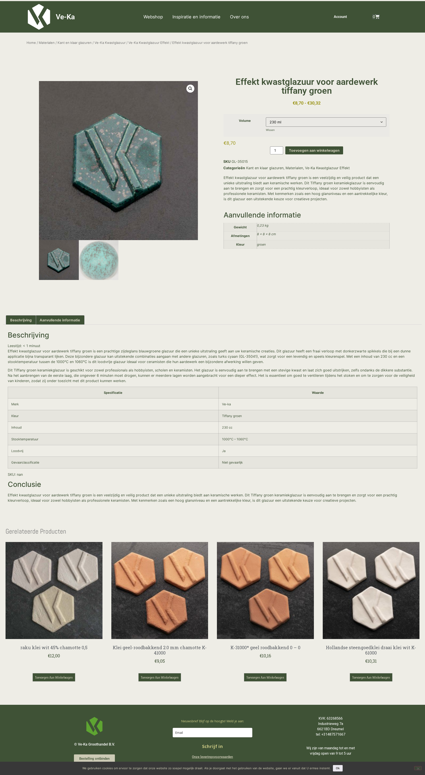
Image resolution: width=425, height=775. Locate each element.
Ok (338, 768)
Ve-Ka (65, 17)
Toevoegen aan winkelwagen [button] (54, 677)
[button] (155, 16)
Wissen (270, 130)
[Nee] (418, 768)
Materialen (47, 43)
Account (340, 17)
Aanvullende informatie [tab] (60, 320)
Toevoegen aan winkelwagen (314, 150)
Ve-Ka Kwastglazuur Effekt (148, 43)
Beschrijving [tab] (21, 320)
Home (31, 43)
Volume (245, 120)
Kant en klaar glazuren (75, 43)
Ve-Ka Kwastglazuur (110, 43)
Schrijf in (212, 746)
